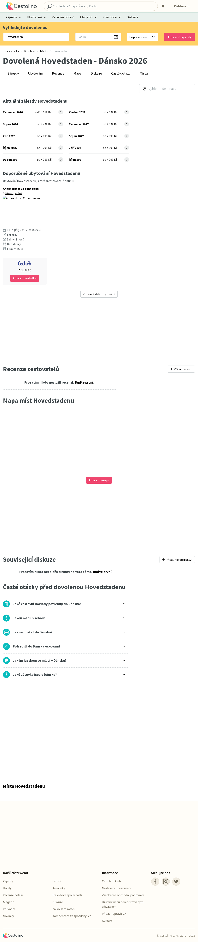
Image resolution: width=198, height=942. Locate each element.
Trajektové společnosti (67, 895)
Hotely (7, 888)
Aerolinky (58, 888)
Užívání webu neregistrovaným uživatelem (122, 904)
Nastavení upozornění (116, 888)
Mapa (77, 73)
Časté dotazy (120, 73)
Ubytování (35, 73)
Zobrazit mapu (99, 480)
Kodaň (18, 193)
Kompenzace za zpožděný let (71, 916)
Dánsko (9, 193)
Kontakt (107, 920)
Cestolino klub (111, 881)
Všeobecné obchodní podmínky (123, 895)
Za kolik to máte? (63, 909)
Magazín (8, 902)
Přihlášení (181, 6)
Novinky (8, 916)
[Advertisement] (99, 331)
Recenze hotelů (63, 17)
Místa (144, 73)
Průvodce (9, 909)
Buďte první (84, 382)
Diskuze (132, 17)
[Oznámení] (163, 6)
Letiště (56, 881)
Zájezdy (13, 73)
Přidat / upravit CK (114, 913)
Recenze (58, 73)
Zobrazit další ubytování (99, 294)
